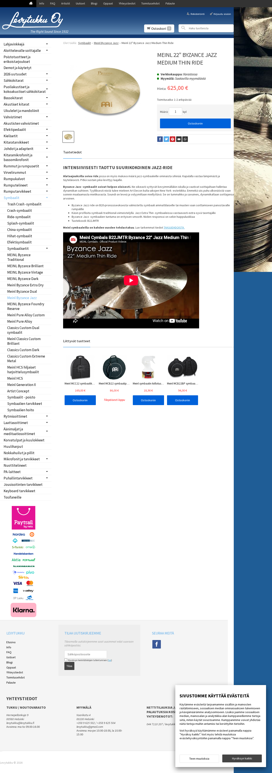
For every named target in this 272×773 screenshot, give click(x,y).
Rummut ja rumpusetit (21, 166)
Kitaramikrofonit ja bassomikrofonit (18, 157)
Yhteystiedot (127, 3)
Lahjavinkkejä (14, 44)
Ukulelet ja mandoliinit (21, 110)
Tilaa (69, 666)
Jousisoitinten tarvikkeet (23, 484)
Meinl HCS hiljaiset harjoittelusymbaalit (23, 369)
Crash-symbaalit (19, 210)
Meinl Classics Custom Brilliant (24, 341)
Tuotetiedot (72, 152)
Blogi (94, 3)
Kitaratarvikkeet (16, 142)
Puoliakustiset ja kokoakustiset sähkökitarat (25, 89)
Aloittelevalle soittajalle (22, 50)
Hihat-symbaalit (19, 236)
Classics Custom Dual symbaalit (23, 330)
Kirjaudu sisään (222, 13)
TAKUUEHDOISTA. (174, 227)
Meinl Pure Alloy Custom (26, 315)
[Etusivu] (31, 3)
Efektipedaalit (15, 129)
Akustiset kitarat (16, 104)
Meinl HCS (15, 378)
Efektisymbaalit (19, 242)
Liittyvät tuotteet (76, 341)
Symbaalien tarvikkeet (24, 403)
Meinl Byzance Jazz (22, 297)
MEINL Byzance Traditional (19, 257)
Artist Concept (18, 391)
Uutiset (80, 3)
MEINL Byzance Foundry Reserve (25, 306)
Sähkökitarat (14, 80)
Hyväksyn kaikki (242, 758)
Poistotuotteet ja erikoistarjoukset (17, 59)
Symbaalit (11, 197)
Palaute (170, 3)
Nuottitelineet (15, 465)
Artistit (65, 3)
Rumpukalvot (14, 179)
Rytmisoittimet (15, 416)
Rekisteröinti (197, 13)
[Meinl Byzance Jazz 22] (106, 92)
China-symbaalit (19, 229)
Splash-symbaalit (20, 223)
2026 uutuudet (15, 74)
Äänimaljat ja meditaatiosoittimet (19, 431)
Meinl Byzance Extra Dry (25, 285)
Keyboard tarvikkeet (19, 491)
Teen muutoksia (199, 758)
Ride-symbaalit (19, 217)
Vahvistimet (13, 117)
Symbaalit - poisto (21, 397)
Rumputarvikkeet (17, 191)
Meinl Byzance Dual (22, 291)
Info (41, 3)
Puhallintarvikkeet (18, 478)
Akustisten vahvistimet (21, 123)
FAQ (52, 3)
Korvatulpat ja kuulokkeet (24, 440)
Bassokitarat (13, 98)
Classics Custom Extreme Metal (26, 358)
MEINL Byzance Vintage (25, 272)
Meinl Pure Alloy (19, 321)
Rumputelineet (16, 185)
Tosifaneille (12, 497)
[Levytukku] (34, 20)
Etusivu (11, 642)
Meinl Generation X (21, 384)
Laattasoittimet (16, 422)
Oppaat (108, 3)
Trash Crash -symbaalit (24, 204)
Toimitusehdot (150, 3)
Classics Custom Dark (23, 350)
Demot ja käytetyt (17, 67)
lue (109, 660)
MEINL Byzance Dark (22, 278)
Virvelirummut (15, 172)
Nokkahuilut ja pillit (19, 453)
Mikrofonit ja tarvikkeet (22, 459)
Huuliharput (13, 446)
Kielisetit (11, 136)
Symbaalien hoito (20, 410)
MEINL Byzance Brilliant (25, 266)
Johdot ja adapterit (18, 148)
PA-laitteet (12, 471)
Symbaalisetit (18, 248)
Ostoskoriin (195, 123)
